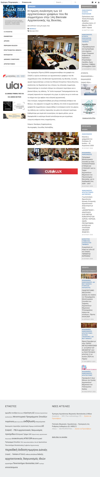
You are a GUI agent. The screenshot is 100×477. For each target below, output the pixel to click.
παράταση (9, 421)
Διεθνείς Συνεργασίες (11, 59)
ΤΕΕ (22, 442)
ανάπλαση (37, 426)
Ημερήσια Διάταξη (37, 449)
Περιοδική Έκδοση (10, 45)
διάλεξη (40, 454)
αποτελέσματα (11, 467)
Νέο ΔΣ (36, 442)
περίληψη (41, 463)
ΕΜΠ (37, 463)
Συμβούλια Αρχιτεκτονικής (31, 445)
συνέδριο (14, 413)
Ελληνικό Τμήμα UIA (23, 434)
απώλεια (33, 454)
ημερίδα (8, 413)
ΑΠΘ (26, 438)
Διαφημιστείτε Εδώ (88, 118)
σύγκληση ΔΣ (29, 413)
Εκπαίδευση (8, 55)
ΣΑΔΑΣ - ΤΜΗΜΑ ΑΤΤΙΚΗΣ (15, 454)
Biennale (20, 413)
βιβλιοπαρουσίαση (19, 421)
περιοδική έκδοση (16, 449)
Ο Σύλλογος (8, 32)
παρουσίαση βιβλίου (28, 442)
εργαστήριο (9, 463)
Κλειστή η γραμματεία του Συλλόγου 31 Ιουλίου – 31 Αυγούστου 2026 (88, 141)
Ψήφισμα (31, 426)
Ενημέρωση (8, 36)
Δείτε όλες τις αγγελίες (59, 437)
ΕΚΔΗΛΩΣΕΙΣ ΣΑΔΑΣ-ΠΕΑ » (86, 81)
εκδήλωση (29, 421)
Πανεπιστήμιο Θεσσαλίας (24, 463)
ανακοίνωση (17, 438)
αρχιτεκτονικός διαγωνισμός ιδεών (25, 458)
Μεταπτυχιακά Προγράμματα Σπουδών (30, 417)
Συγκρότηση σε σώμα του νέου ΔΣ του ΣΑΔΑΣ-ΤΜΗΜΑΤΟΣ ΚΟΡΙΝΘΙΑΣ (88, 251)
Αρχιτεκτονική (9, 64)
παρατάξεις (16, 426)
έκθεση (27, 454)
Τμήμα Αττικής (35, 434)
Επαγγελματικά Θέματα (12, 50)
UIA (30, 438)
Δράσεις (6, 41)
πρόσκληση (24, 426)
